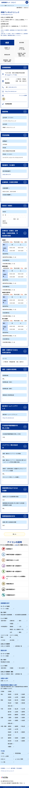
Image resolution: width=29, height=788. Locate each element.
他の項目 (12, 640)
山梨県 (16, 712)
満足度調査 (18, 753)
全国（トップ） (5, 680)
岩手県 (16, 694)
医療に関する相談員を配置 (9, 522)
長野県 (23, 712)
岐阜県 (9, 714)
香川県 (16, 732)
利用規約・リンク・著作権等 (8, 768)
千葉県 (16, 703)
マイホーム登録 (5, 756)
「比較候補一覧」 (15, 26)
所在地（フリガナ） (8, 154)
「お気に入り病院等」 (20, 19)
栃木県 (16, 700)
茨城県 (9, 700)
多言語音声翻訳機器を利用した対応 (12, 434)
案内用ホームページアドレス (10, 414)
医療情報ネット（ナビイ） (9, 2)
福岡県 (9, 738)
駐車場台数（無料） (8, 388)
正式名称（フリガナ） (8, 117)
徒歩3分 (21, 362)
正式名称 (5, 124)
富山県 (16, 709)
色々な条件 (22, 668)
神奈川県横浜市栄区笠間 (9, 151)
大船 (17, 362)
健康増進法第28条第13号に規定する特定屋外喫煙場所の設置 (13, 504)
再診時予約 (5, 254)
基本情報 (21, 42)
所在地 (4, 147)
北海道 (9, 691)
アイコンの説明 (23, 95)
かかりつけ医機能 (14, 636)
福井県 (9, 712)
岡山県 (23, 726)
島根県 (16, 726)
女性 (11, 632)
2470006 (5, 144)
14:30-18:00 (13, 191)
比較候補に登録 (5, 24)
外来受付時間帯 (6, 195)
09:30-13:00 (6, 191)
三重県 (9, 717)
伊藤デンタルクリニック (9, 127)
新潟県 (9, 709)
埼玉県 (9, 703)
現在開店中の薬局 (5, 662)
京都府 (23, 717)
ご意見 (2, 753)
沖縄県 (9, 746)
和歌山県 (10, 723)
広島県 (9, 729)
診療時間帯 (5, 188)
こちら (16, 545)
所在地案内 (19, 768)
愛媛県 (23, 732)
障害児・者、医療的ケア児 (16, 629)
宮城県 (23, 694)
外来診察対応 (6, 260)
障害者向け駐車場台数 (8, 395)
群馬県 (23, 700)
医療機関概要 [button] (6, 67)
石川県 (23, 709)
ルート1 (5, 358)
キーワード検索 (5, 608)
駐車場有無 (5, 375)
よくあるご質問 (19, 759)
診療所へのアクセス (7, 48)
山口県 (16, 729)
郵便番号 (5, 141)
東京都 (23, 703)
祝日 (14, 219)
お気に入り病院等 (5, 646)
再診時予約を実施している (9, 257)
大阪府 (9, 720)
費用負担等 (7, 54)
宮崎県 (23, 741)
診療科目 (12, 620)
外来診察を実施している (9, 263)
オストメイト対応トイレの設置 (10, 477)
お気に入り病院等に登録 (7, 17)
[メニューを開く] (26, 2)
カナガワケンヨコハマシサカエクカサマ (13, 157)
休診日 (4, 211)
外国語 (11, 623)
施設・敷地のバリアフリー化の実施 (12, 453)
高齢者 (11, 626)
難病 (20, 632)
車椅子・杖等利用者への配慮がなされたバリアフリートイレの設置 (14, 469)
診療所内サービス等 (21, 48)
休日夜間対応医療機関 (20, 614)
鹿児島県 (10, 743)
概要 (7, 42)
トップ (2, 5)
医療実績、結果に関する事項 (7, 60)
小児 (20, 626)
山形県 (16, 697)
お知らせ (3, 759)
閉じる (14, 534)
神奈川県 (10, 706)
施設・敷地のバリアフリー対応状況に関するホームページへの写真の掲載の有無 (14, 461)
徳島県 (9, 732)
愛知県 (23, 714)
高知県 (9, 735)
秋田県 (9, 697)
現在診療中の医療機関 (6, 614)
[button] (14, 111)
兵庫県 (16, 720)
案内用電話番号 (6, 171)
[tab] (7, 42)
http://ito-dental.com (10, 91)
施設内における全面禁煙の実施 (10, 496)
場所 (20, 620)
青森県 (9, 694)
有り (4, 500)
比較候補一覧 (18, 646)
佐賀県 (16, 738)
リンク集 (3, 762)
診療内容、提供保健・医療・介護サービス (22, 54)
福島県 (23, 697)
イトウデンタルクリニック (9, 121)
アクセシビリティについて (7, 771)
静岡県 (16, 714)
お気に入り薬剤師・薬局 (7, 674)
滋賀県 (16, 717)
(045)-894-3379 (12, 87)
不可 (4, 437)
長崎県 (23, 738)
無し (4, 379)
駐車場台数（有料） (8, 382)
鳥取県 (9, 726)
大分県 (16, 741)
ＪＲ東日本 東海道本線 (9, 362)
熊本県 (9, 741)
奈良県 (23, 720)
